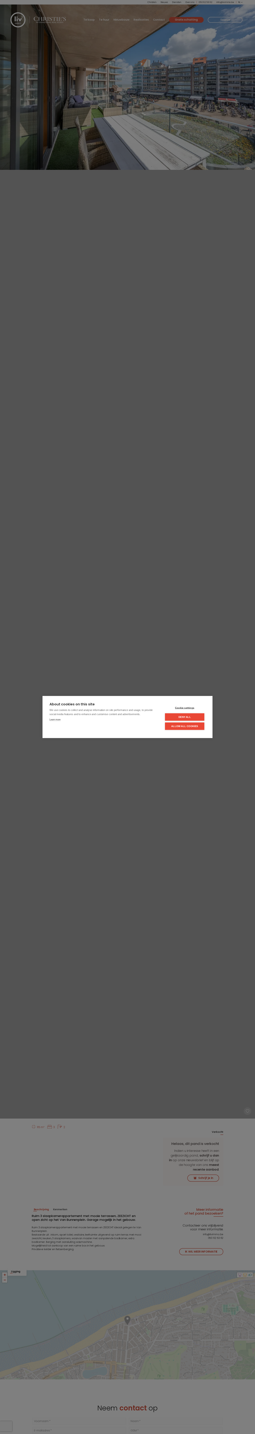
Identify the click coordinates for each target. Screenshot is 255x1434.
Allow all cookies (184, 726)
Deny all (184, 717)
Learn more (55, 719)
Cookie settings (184, 708)
